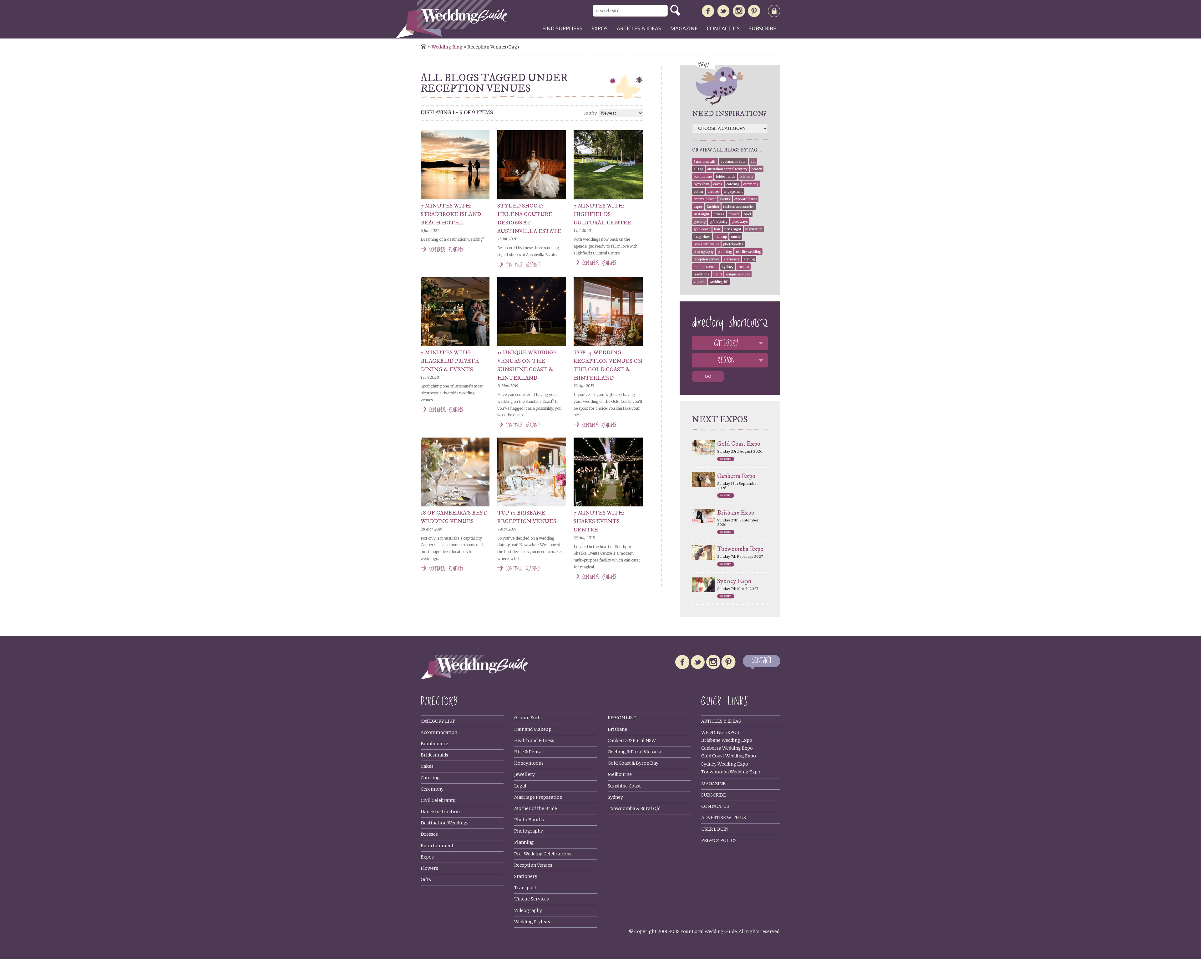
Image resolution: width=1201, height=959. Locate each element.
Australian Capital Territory (727, 169)
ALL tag (698, 169)
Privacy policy (719, 840)
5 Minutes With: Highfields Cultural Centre (602, 214)
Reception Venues (707, 259)
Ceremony (750, 184)
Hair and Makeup (532, 729)
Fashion (713, 207)
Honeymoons (529, 763)
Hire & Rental (528, 752)
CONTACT (762, 661)
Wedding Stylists (532, 922)
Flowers (734, 214)
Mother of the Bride (535, 808)
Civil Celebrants (438, 800)
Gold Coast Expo (738, 444)
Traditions (701, 274)
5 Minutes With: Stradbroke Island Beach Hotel (451, 214)
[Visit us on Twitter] (723, 12)
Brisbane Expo (735, 513)
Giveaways (740, 222)
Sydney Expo (734, 581)
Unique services (738, 274)
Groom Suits (528, 718)
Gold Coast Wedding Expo (728, 756)
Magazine (684, 28)
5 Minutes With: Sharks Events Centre (599, 521)
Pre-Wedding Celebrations (542, 854)
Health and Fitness (534, 740)
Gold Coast (702, 229)
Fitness (718, 214)
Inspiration (754, 229)
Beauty (757, 169)
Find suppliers (562, 28)
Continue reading (446, 250)
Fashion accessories (738, 207)
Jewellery (524, 774)
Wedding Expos (720, 732)
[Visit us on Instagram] (738, 12)
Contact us (723, 28)
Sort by (590, 113)
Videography (528, 910)
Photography (704, 252)
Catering (732, 184)
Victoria (700, 282)
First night (701, 214)
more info (725, 459)
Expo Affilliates (745, 199)
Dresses (713, 192)
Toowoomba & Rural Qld (634, 808)
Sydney (727, 267)
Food (747, 214)
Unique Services (531, 899)
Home (423, 46)
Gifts (426, 879)
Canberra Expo (736, 476)
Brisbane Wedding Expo (726, 740)
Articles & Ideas (721, 721)
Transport (525, 887)
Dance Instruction (440, 811)
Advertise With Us (723, 817)
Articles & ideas (639, 28)
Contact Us (715, 806)
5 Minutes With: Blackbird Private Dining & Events (450, 361)
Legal (520, 786)
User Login (714, 829)
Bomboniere (703, 177)
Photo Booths (529, 820)
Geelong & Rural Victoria (634, 752)
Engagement (733, 192)
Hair (717, 229)
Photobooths (733, 244)
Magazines (702, 237)
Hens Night (732, 229)
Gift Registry (718, 222)
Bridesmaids (726, 177)
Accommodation (734, 162)
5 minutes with (705, 162)
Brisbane (746, 177)
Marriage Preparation (538, 797)
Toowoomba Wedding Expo (730, 772)
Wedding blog (447, 47)
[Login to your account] (774, 12)
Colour (698, 192)
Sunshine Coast (706, 267)
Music (736, 237)
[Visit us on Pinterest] (754, 12)
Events (725, 199)
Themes (743, 267)
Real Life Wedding (748, 252)
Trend (717, 274)
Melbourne (620, 774)
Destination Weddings (445, 823)
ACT (753, 162)
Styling (749, 259)
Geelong (700, 222)
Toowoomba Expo (740, 549)
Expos (599, 28)
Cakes (717, 184)
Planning (725, 252)
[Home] (451, 37)
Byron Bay (701, 184)
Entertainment (705, 199)
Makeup (721, 237)
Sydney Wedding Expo (724, 764)
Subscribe (762, 28)
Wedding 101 (719, 282)
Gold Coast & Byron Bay (633, 763)
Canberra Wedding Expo (727, 748)
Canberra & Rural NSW (632, 740)
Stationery (732, 259)
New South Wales (706, 244)
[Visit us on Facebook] (708, 12)
